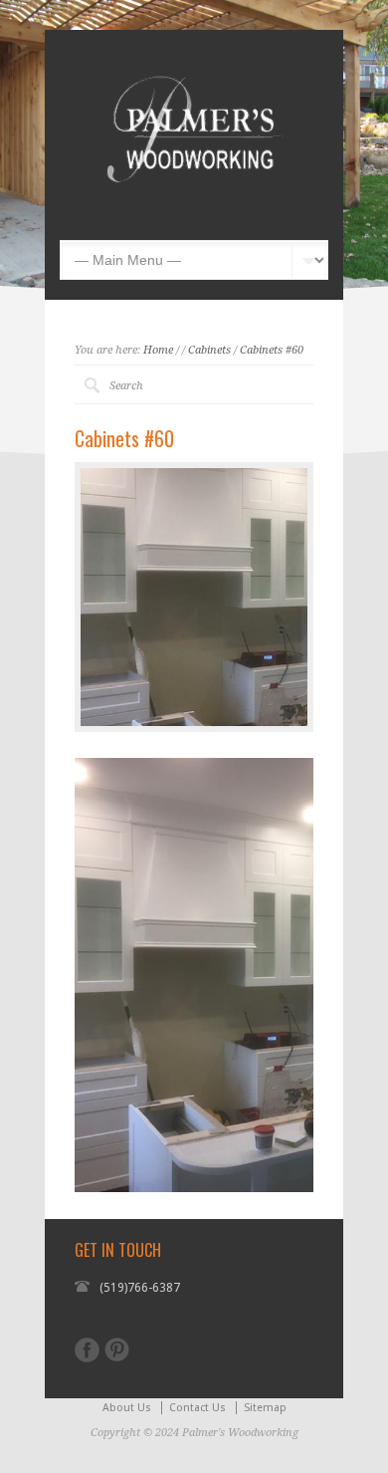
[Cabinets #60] (194, 597)
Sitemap (265, 1407)
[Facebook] (87, 1350)
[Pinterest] (116, 1349)
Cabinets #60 (271, 350)
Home (158, 350)
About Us (126, 1407)
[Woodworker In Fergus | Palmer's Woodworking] (194, 210)
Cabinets (209, 350)
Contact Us (197, 1407)
